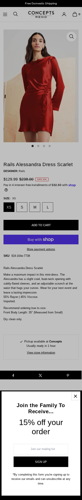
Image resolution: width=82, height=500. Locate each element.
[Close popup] (75, 396)
